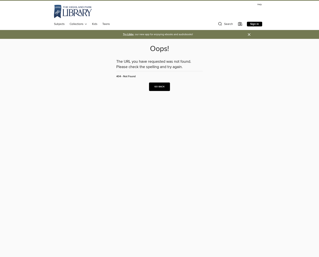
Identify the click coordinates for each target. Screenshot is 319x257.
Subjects (59, 24)
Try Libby (128, 34)
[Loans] (240, 24)
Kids (94, 24)
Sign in (254, 24)
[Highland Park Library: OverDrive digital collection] (73, 11)
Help (259, 4)
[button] (225, 24)
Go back (159, 86)
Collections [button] (77, 24)
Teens (106, 24)
